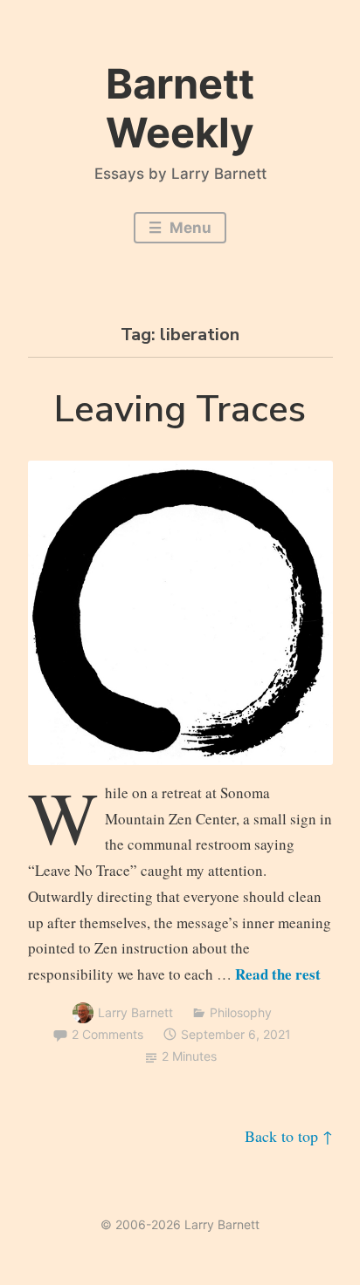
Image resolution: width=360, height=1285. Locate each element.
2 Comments (107, 1034)
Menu (188, 227)
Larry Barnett (135, 1012)
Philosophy (241, 1012)
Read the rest (278, 974)
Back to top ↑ (289, 1135)
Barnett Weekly (180, 107)
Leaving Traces (180, 409)
